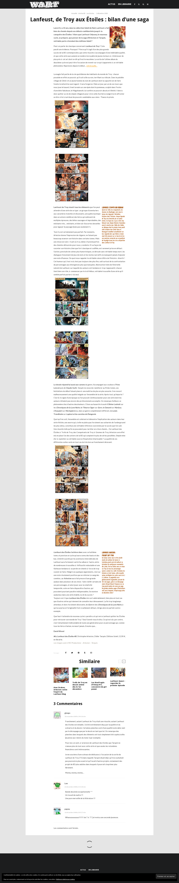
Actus (111, 4)
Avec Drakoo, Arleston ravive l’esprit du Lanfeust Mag (60, 690)
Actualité (74, 13)
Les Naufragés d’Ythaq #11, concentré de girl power (99, 685)
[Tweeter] (72, 653)
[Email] (91, 653)
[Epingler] (78, 653)
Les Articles (90, 13)
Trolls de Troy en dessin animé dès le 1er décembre (79, 685)
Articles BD (81, 13)
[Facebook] (135, 4)
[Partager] (65, 653)
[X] (139, 4)
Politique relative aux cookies (65, 879)
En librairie (124, 4)
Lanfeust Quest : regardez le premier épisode (117, 683)
